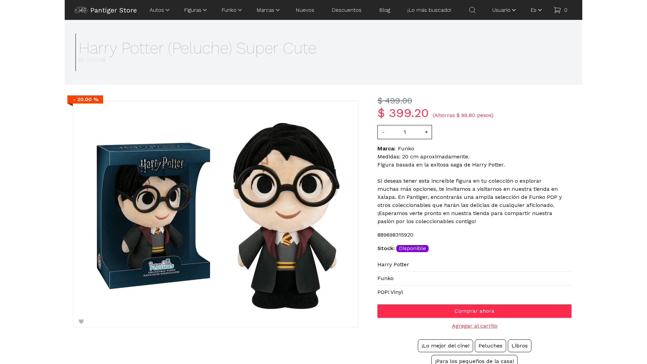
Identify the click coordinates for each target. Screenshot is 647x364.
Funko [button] (229, 10)
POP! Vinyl (390, 292)
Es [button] (533, 10)
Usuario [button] (501, 10)
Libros (520, 345)
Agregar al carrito (474, 326)
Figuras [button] (193, 10)
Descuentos (347, 10)
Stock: (386, 248)
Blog (384, 10)
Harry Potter (393, 264)
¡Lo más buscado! (429, 10)
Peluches (490, 345)
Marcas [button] (265, 10)
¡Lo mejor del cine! (445, 345)
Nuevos (305, 10)
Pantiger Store (113, 10)
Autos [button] (157, 10)
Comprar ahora (474, 311)
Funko (385, 278)
